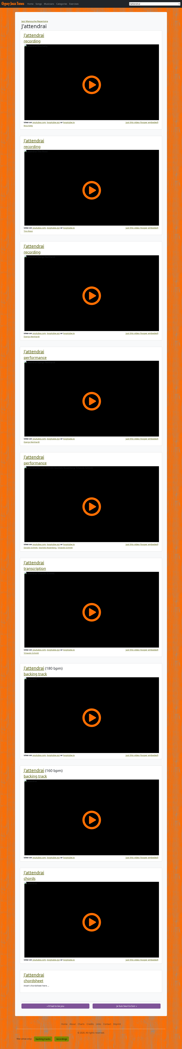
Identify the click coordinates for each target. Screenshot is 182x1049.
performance (35, 357)
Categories (61, 3)
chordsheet (33, 980)
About (73, 1024)
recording (32, 40)
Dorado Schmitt (31, 547)
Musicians (49, 3)
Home (30, 3)
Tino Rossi (28, 231)
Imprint (117, 1024)
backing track (35, 673)
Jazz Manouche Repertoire (34, 21)
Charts (81, 1024)
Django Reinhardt (32, 336)
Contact (107, 1024)
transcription (35, 568)
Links (98, 1024)
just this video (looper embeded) (142, 122)
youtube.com (39, 122)
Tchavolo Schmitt (65, 547)
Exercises (74, 3)
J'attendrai (34, 35)
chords (29, 878)
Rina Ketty (28, 125)
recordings (61, 1039)
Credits (90, 1024)
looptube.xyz (53, 122)
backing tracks (43, 1039)
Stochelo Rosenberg (47, 547)
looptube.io (69, 122)
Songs (39, 3)
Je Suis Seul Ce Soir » (126, 1006)
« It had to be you (55, 1006)
